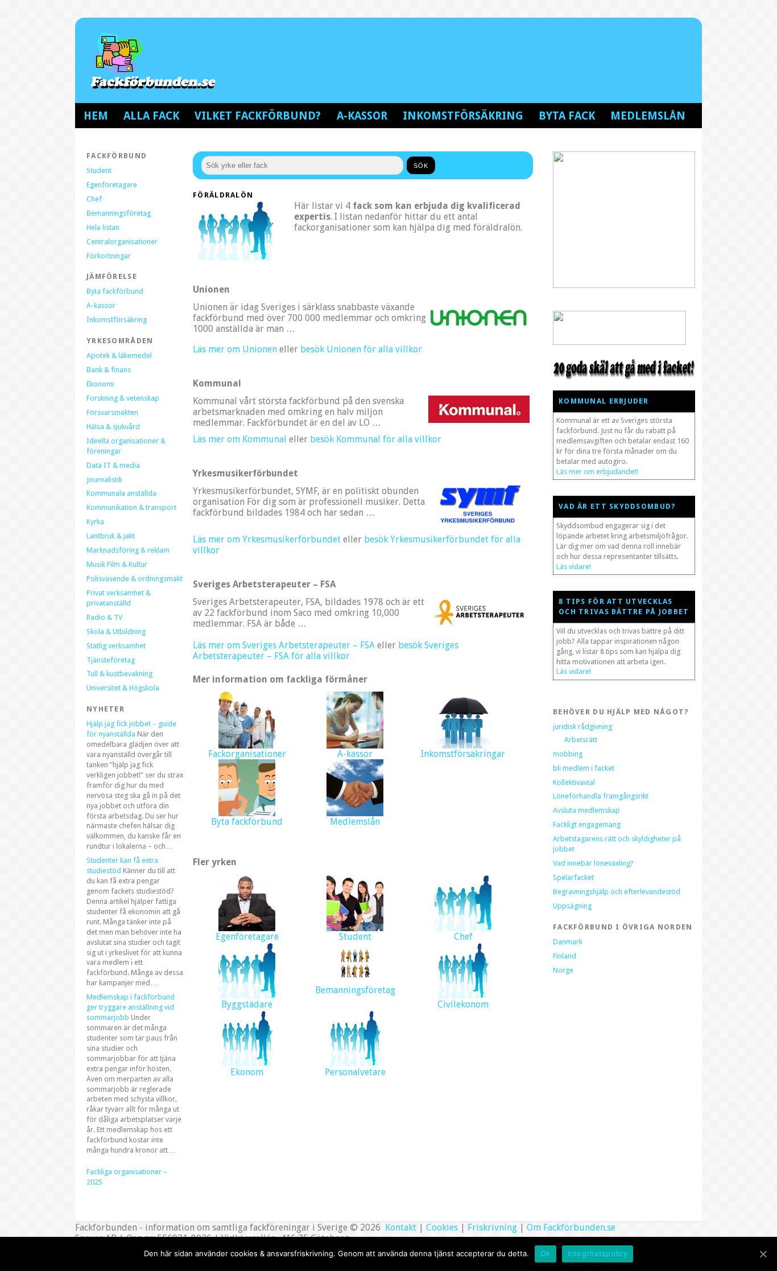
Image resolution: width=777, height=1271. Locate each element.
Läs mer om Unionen (235, 349)
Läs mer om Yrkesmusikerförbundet (267, 539)
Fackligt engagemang (587, 824)
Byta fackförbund (114, 291)
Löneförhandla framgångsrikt (600, 796)
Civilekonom (463, 1004)
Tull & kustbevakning (119, 673)
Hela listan (102, 227)
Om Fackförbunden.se (571, 1227)
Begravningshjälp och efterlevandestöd (616, 891)
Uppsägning (572, 906)
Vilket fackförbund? (258, 115)
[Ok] (762, 1254)
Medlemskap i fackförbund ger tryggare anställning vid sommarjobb (130, 1007)
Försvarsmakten (112, 412)
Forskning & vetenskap (122, 398)
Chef (94, 199)
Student (98, 170)
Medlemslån (647, 115)
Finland (564, 956)
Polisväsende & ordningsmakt (134, 578)
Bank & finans (108, 369)
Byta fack (567, 115)
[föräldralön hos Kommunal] (479, 419)
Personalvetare (355, 1072)
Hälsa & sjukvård (113, 426)
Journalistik (104, 479)
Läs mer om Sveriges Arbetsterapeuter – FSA (284, 645)
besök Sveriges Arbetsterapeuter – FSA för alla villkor (325, 650)
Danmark (567, 941)
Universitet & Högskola (122, 688)
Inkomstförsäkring (463, 115)
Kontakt (399, 1227)
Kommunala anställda (121, 493)
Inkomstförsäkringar (463, 753)
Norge (563, 970)
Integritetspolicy (597, 1253)
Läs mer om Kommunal (240, 439)
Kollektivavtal (574, 782)
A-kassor (362, 115)
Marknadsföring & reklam (128, 550)
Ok (545, 1253)
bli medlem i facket (583, 768)
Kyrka (95, 521)
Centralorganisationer (122, 241)
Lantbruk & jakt (110, 536)
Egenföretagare (111, 184)
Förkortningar (108, 256)
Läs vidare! (573, 566)
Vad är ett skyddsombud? (617, 506)
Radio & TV (104, 617)
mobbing (567, 754)
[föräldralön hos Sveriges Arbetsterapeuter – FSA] (479, 625)
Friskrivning (492, 1227)
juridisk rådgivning (582, 726)
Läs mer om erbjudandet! (597, 471)
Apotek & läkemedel (119, 355)
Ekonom (246, 1072)
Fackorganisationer (247, 753)
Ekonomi (100, 384)
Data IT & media (113, 465)
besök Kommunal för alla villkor (375, 439)
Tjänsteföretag (110, 660)
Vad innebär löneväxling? (593, 863)
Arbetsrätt (580, 739)
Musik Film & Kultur (116, 564)
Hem (96, 115)
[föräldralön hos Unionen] (479, 329)
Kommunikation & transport (131, 507)
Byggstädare (246, 1004)
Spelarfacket (573, 877)
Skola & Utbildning (116, 631)
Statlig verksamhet (116, 645)
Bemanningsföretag (118, 213)
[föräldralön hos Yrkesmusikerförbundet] (479, 520)
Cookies (442, 1227)
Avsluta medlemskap (586, 810)
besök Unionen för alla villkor (361, 349)
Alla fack (151, 115)
